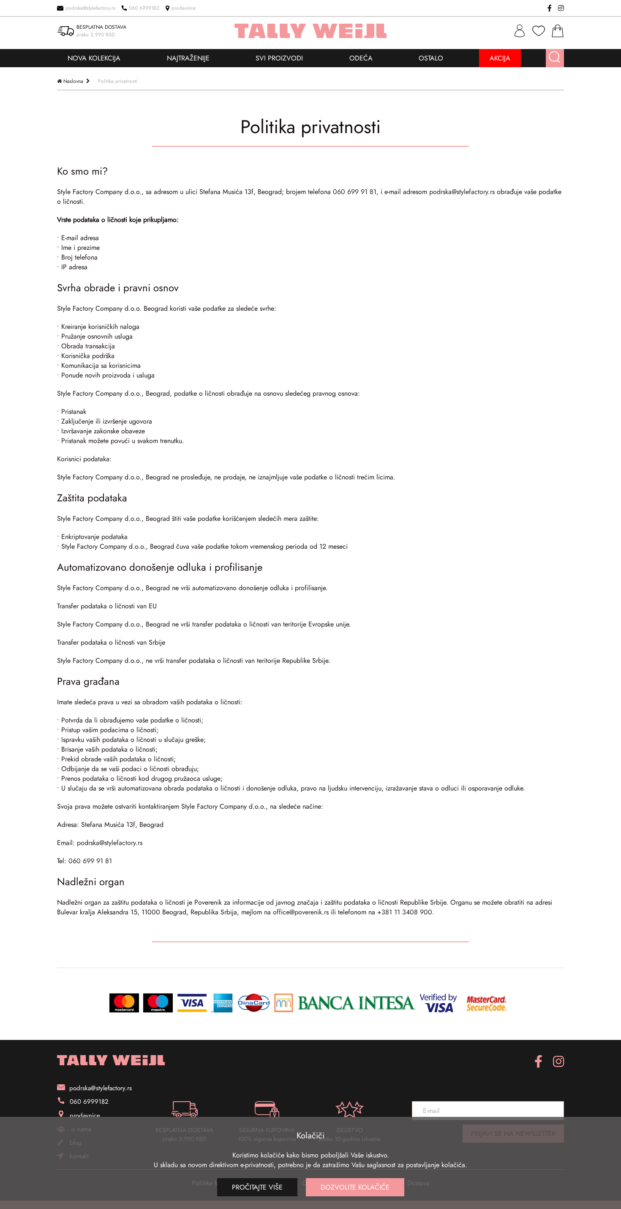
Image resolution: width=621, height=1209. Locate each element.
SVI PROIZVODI (279, 58)
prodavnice (184, 8)
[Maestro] (158, 1002)
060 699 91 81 (354, 192)
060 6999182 (144, 8)
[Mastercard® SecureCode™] (486, 1003)
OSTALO (431, 58)
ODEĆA (361, 58)
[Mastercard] (124, 1002)
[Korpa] (557, 31)
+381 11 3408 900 (404, 912)
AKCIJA (500, 58)
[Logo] (111, 1060)
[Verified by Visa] (438, 1002)
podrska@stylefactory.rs (90, 8)
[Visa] (192, 1002)
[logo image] (310, 31)
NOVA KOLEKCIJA (94, 58)
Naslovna (73, 81)
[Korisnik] (519, 31)
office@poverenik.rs (301, 912)
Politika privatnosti (117, 81)
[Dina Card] (253, 1002)
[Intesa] (344, 1002)
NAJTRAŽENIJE (188, 58)
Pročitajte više (257, 1187)
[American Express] (222, 1002)
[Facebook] (549, 8)
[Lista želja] (538, 31)
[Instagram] (561, 8)
